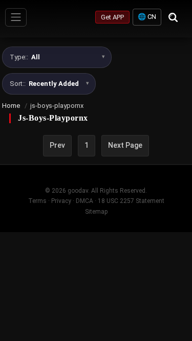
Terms (37, 200)
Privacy (61, 200)
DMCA (84, 200)
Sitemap (96, 211)
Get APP (112, 17)
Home (11, 105)
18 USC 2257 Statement (131, 200)
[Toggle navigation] (16, 17)
